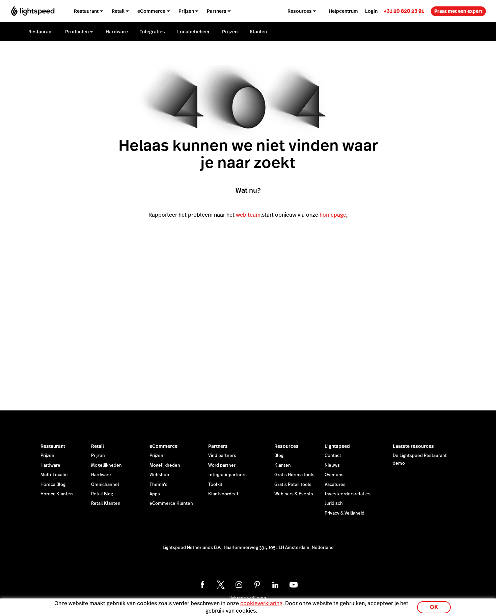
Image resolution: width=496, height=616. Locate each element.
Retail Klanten (105, 503)
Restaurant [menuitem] (86, 11)
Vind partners (222, 456)
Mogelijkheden (106, 465)
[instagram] (239, 584)
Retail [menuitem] (118, 11)
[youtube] (293, 584)
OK (434, 607)
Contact (333, 456)
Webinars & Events (293, 494)
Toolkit (215, 485)
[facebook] (202, 584)
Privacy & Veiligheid (344, 513)
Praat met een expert (458, 11)
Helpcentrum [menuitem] (343, 11)
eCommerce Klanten (171, 503)
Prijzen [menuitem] (186, 11)
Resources (286, 446)
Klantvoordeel (223, 494)
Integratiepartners (227, 475)
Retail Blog (102, 494)
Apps (154, 494)
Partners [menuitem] (216, 11)
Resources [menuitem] (299, 11)
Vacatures (335, 485)
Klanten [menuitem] (258, 31)
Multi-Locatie (54, 475)
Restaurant (52, 446)
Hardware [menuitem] (117, 31)
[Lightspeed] (32, 11)
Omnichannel (105, 485)
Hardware (50, 465)
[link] (404, 11)
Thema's (158, 485)
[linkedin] (275, 584)
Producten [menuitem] (77, 31)
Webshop (159, 475)
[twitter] (220, 584)
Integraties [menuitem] (152, 31)
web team (248, 215)
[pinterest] (257, 584)
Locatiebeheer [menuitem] (193, 31)
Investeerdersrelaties (347, 494)
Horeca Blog (52, 485)
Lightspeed (337, 446)
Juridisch (334, 503)
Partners (218, 446)
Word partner (222, 465)
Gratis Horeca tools (294, 475)
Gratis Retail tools (292, 485)
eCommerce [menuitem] (151, 11)
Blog (278, 456)
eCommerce (163, 446)
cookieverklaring (261, 603)
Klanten (282, 465)
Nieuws (332, 465)
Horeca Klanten (56, 494)
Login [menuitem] (371, 11)
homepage (333, 215)
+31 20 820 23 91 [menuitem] (404, 10)
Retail (97, 446)
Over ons (334, 475)
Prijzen (47, 456)
